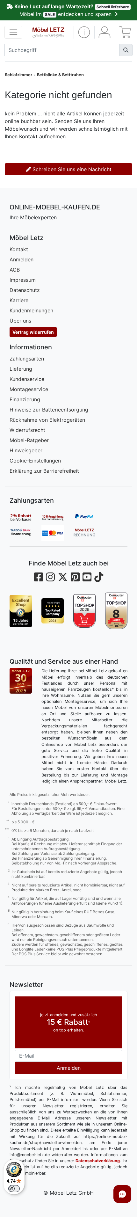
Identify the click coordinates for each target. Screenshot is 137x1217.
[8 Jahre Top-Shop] (116, 611)
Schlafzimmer (18, 74)
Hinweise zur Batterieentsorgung (49, 409)
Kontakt (19, 249)
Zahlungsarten (27, 358)
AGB (15, 269)
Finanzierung (25, 399)
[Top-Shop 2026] (84, 611)
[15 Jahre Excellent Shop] (21, 611)
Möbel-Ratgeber (29, 440)
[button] (84, 32)
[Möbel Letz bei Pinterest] (75, 577)
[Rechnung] (89, 533)
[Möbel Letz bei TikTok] (98, 577)
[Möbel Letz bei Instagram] (50, 577)
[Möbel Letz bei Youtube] (87, 577)
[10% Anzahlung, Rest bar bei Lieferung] (57, 517)
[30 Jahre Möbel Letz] (21, 680)
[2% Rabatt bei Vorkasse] (25, 517)
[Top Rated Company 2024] (52, 611)
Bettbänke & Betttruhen (60, 74)
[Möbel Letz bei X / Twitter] (63, 577)
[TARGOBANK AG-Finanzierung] (25, 533)
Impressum (23, 280)
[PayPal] (89, 517)
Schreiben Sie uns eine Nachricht (71, 169)
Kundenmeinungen (31, 310)
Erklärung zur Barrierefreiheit (44, 471)
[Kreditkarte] (57, 533)
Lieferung (21, 369)
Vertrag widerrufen (33, 332)
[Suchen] (126, 50)
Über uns (20, 320)
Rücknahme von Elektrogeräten (47, 420)
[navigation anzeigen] (13, 32)
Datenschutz (25, 290)
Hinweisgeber (26, 450)
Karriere (19, 300)
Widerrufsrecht (27, 430)
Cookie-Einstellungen (35, 460)
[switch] (14, 1188)
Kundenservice (27, 379)
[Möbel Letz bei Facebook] (38, 577)
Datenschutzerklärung (98, 1160)
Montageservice (29, 389)
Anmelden (21, 259)
